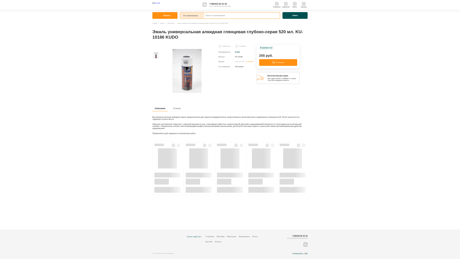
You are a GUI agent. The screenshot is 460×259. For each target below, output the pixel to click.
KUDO (237, 52)
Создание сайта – (300, 253)
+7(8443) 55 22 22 (218, 4)
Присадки (226, 43)
